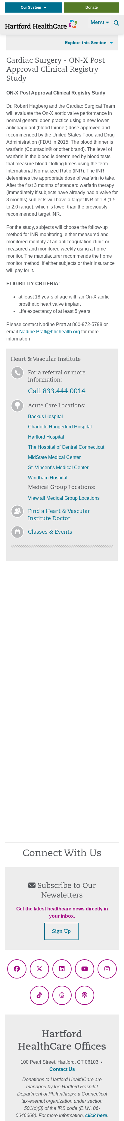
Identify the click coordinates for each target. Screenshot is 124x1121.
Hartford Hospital (46, 436)
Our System (32, 7)
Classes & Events (50, 532)
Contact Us (62, 1069)
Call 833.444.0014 (56, 391)
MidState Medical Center (54, 457)
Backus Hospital (45, 416)
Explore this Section (86, 42)
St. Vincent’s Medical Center (58, 467)
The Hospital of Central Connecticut (66, 447)
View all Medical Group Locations (64, 498)
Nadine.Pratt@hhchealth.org (49, 331)
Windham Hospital (47, 477)
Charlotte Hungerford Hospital (60, 426)
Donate (91, 7)
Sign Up (61, 931)
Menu (98, 22)
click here (96, 1115)
